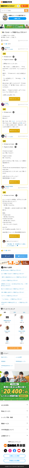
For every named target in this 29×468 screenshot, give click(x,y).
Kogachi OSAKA (22, 331)
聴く (22, 123)
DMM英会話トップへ (21, 361)
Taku (7, 341)
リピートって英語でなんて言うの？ (9, 295)
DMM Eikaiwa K (7, 320)
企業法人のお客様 (14, 456)
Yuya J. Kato (7, 331)
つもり (13, 121)
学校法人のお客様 (14, 460)
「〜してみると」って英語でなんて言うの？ (11, 299)
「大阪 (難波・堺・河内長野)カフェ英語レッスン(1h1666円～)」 (16, 244)
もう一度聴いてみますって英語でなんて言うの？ (12, 273)
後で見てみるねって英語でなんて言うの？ (11, 270)
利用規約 (3, 361)
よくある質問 (19, 357)
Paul (22, 320)
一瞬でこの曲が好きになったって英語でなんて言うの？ (14, 277)
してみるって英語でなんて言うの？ (9, 280)
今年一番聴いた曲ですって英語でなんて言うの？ (12, 292)
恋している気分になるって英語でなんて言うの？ (12, 289)
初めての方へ (4, 357)
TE (21, 341)
